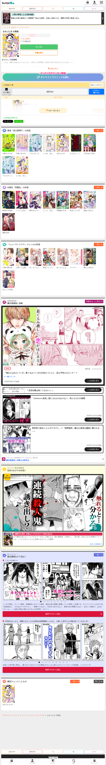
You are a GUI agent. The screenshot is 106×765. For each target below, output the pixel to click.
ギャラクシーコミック (11, 715)
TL (53, 8)
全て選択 (6, 92)
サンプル (39, 47)
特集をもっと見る (93, 301)
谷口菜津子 (26, 39)
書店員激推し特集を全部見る (22, 459)
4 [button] (51, 601)
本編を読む (39, 53)
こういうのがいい (11, 560)
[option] (21, 581)
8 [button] (65, 601)
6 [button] (58, 601)
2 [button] (44, 601)
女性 (12, 27)
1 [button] (41, 601)
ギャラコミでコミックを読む (55, 77)
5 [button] (54, 601)
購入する (96, 91)
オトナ (94, 8)
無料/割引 (32, 8)
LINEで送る (19, 121)
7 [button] (61, 601)
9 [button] (66, 662)
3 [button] (47, 601)
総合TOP (12, 8)
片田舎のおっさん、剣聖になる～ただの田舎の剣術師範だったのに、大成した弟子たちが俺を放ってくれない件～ (47, 621)
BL (74, 8)
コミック (6, 27)
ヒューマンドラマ (23, 27)
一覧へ (98, 130)
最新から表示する (97, 85)
